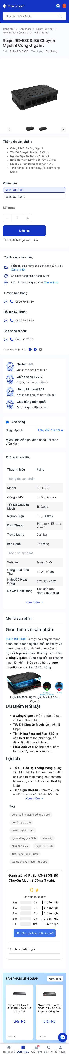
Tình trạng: (37, 51)
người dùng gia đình (24, 838)
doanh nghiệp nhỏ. (23, 830)
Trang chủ (8, 28)
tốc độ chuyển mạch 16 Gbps (29, 861)
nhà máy (47, 838)
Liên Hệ (24, 231)
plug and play (20, 845)
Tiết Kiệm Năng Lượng (25, 853)
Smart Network (44, 28)
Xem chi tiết (18, 269)
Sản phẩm (25, 28)
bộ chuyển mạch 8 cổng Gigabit (31, 814)
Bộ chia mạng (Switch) (15, 32)
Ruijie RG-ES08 (16, 639)
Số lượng (9, 207)
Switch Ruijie (41, 32)
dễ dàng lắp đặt (21, 822)
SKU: (6, 51)
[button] (63, 129)
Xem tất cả (55, 978)
